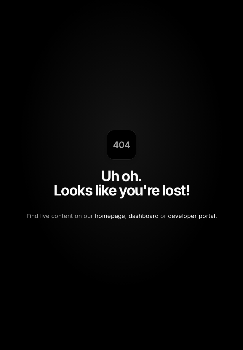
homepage (110, 215)
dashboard (144, 215)
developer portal (191, 215)
